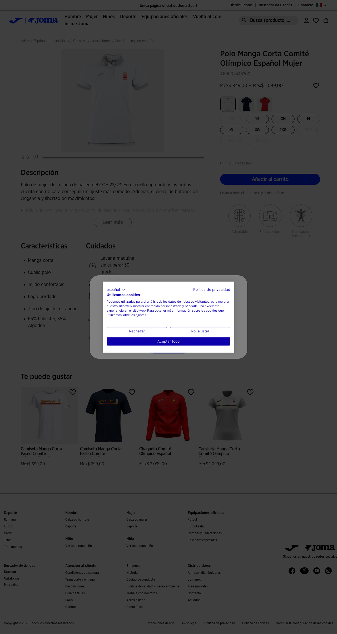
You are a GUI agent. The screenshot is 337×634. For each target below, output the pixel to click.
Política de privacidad (211, 289)
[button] (116, 289)
